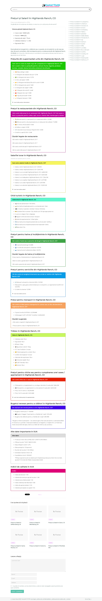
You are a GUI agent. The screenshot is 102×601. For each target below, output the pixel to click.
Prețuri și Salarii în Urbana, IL (78, 23)
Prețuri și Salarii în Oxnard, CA (79, 25)
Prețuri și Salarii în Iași (76, 39)
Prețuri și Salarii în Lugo (77, 56)
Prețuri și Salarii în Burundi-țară (79, 50)
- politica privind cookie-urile (58, 599)
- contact (67, 599)
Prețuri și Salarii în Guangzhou (79, 21)
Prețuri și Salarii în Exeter (77, 44)
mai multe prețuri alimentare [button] (21, 102)
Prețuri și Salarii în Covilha (77, 52)
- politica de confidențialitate (43, 599)
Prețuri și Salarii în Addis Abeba (79, 35)
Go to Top (87, 599)
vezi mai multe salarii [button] (19, 189)
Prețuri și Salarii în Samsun (78, 42)
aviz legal (33, 599)
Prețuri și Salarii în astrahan (78, 33)
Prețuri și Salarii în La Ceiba (78, 48)
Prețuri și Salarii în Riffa (77, 46)
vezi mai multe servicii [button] (20, 293)
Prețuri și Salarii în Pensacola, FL (79, 37)
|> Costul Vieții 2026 (16, 599)
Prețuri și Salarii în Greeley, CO (79, 54)
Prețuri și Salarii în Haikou (77, 31)
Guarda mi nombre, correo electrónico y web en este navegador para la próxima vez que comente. (37, 587)
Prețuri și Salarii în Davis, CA (56, 522)
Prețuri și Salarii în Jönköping (79, 29)
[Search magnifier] (89, 9)
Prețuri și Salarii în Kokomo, (37, 546)
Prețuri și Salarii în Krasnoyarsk (79, 58)
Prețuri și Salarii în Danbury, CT (79, 60)
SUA (13, 519)
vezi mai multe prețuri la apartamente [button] (24, 397)
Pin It (39, 494)
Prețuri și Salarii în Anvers (77, 27)
